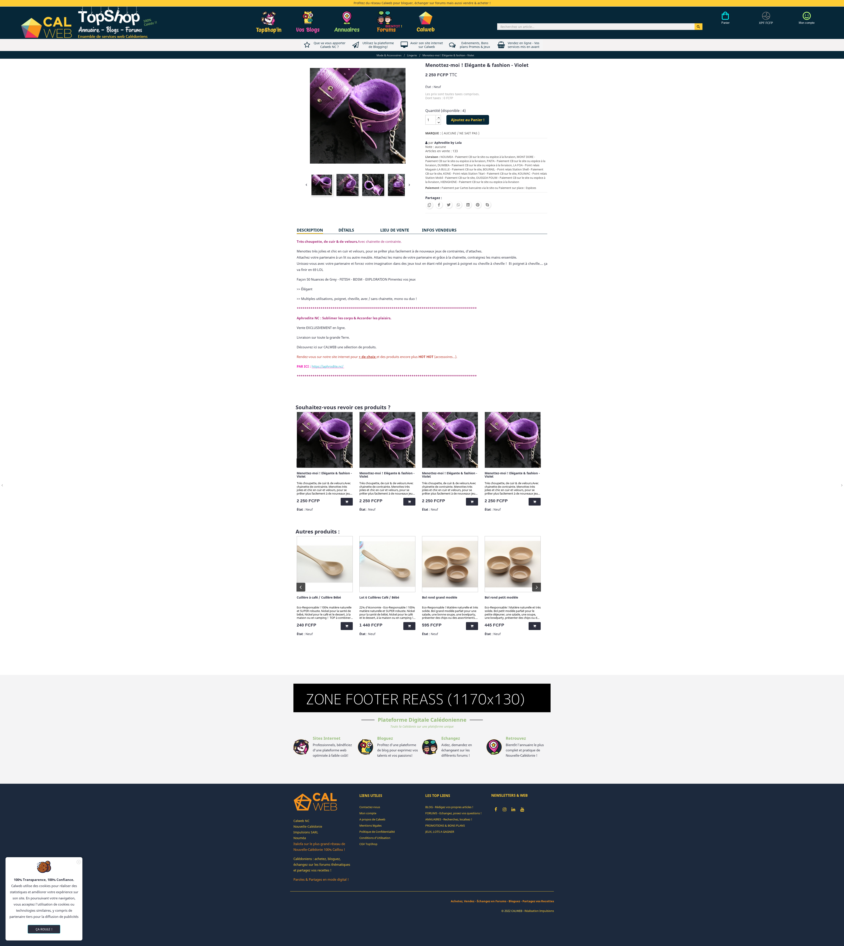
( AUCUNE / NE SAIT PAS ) (460, 133)
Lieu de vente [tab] (394, 230)
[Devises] (766, 20)
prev (300, 462)
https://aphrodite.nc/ (327, 366)
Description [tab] (310, 230)
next (536, 462)
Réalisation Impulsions (539, 911)
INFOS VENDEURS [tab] (439, 230)
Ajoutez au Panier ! (467, 119)
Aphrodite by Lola (448, 143)
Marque (432, 133)
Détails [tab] (346, 230)
